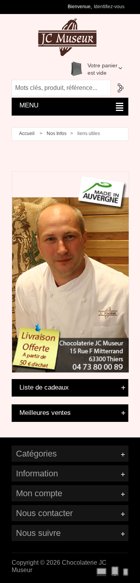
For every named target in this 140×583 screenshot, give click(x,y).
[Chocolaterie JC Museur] (60, 37)
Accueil (27, 133)
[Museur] (70, 174)
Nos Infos (56, 133)
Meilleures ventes (45, 412)
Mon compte (39, 493)
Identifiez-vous (109, 6)
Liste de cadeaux (44, 387)
